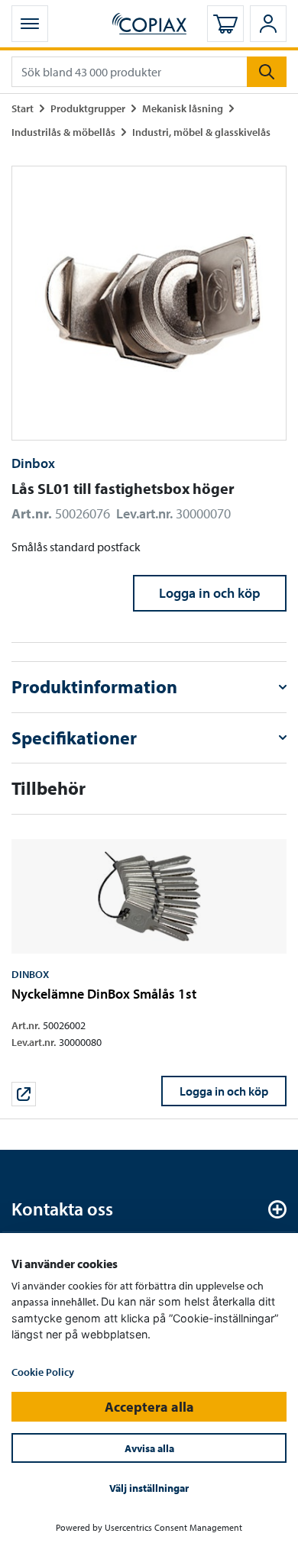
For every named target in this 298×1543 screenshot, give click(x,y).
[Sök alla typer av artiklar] (267, 71)
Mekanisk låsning (182, 108)
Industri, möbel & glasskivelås (201, 131)
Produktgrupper (87, 108)
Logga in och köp (210, 593)
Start (22, 108)
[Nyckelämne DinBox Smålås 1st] (149, 973)
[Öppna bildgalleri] (149, 303)
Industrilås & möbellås (63, 131)
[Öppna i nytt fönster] (23, 1094)
